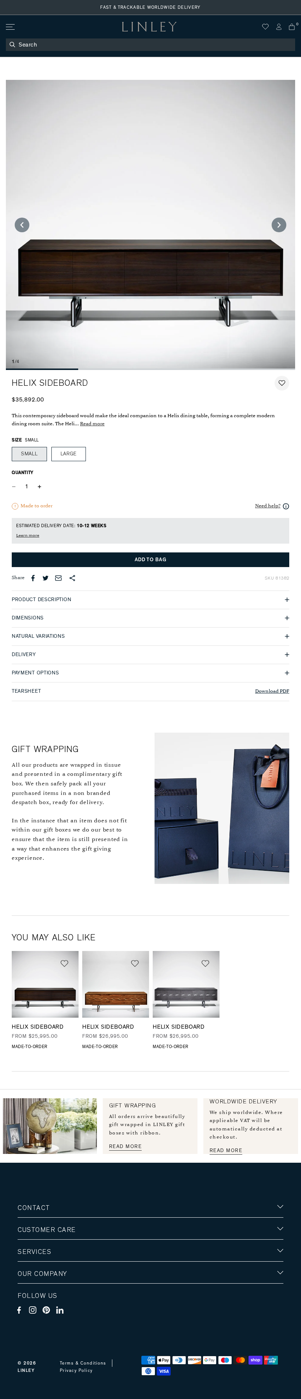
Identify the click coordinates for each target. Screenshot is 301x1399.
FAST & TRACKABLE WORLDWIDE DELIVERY (150, 7)
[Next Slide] (279, 225)
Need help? (267, 506)
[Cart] (292, 26)
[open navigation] (10, 27)
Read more (92, 424)
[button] (282, 383)
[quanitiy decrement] (15, 487)
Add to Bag (151, 559)
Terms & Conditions (83, 1363)
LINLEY (26, 1370)
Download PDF (272, 691)
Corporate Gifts (39, 1316)
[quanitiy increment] (39, 487)
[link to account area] (278, 26)
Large (69, 453)
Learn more (27, 535)
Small (29, 453)
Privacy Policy (76, 1370)
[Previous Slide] (22, 225)
